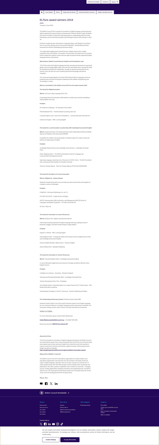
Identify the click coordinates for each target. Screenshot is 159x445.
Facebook (45, 422)
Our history (43, 412)
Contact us (105, 1)
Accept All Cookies (70, 439)
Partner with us (64, 407)
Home (42, 12)
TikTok (62, 422)
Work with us (63, 402)
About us (42, 402)
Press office (104, 405)
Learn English (49, 12)
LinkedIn (49, 422)
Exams (58, 12)
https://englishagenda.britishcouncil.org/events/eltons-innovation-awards (63, 350)
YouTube (53, 422)
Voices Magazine (85, 402)
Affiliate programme (65, 412)
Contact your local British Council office (109, 408)
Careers (62, 405)
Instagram (58, 422)
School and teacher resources (87, 12)
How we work (43, 405)
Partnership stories (85, 405)
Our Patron (43, 414)
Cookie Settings (51, 439)
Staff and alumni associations (67, 409)
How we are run (44, 407)
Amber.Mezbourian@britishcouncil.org (52, 320)
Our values (42, 409)
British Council (45, 6)
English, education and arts (105, 12)
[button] (79, 393)
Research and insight (93, 1)
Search (118, 2)
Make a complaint (105, 414)
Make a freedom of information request (109, 412)
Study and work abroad (69, 12)
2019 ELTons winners (59, 324)
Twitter (41, 422)
